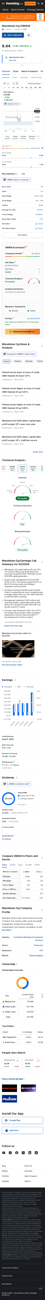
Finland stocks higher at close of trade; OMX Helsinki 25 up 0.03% (21, 390)
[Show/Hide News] (17, 83)
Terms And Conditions (10, 1268)
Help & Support (30, 1176)
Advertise (28, 1171)
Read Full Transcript (13, 626)
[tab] (12, 468)
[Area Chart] (8, 83)
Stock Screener (18, 10)
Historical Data (36, 77)
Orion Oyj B (29, 1060)
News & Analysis (30, 71)
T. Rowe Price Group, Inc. (14, 1042)
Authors (27, 1181)
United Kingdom (36, 955)
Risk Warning (6, 1284)
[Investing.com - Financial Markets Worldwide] (14, 3)
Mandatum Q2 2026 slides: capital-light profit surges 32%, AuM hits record (21, 439)
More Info (12, 60)
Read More (7, 930)
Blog (4, 1166)
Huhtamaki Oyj (9, 1060)
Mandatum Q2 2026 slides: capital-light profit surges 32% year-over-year (21, 422)
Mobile (5, 1171)
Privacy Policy (7, 1276)
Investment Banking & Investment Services (28, 938)
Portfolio (5, 1176)
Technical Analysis (13, 460)
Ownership (24, 77)
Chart (15, 71)
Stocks (5, 10)
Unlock (27, 898)
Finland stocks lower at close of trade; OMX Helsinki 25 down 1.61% (21, 374)
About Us (28, 1166)
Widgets (5, 1181)
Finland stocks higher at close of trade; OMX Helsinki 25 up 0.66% (21, 406)
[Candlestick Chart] (4, 83)
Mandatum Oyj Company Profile (17, 910)
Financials (38, 945)
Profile (14, 77)
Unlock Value (35, 148)
